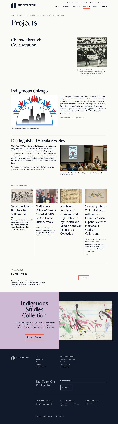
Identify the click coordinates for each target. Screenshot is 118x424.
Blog (37, 361)
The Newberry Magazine (67, 359)
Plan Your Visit (59, 416)
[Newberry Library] (20, 360)
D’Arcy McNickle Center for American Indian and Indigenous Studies (44, 15)
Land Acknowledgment (67, 356)
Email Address (66, 380)
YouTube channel (37, 169)
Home (13, 15)
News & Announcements (67, 361)
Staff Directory (65, 364)
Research (19, 15)
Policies (38, 416)
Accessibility (39, 359)
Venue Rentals (64, 367)
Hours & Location (41, 367)
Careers (38, 364)
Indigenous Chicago (85, 101)
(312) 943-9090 (89, 404)
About (37, 356)
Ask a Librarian (47, 416)
